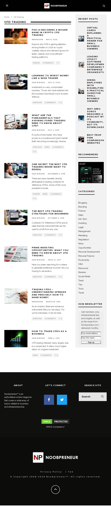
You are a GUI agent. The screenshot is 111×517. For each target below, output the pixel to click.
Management (84, 231)
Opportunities (84, 248)
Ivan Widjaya (38, 82)
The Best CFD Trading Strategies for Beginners (50, 212)
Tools (81, 289)
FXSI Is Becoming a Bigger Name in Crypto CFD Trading (50, 32)
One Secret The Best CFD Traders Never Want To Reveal (49, 167)
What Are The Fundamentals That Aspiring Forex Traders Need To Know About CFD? (49, 120)
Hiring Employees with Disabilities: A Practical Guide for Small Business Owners (95, 90)
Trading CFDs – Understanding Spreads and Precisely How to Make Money (49, 293)
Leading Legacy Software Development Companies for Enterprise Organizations (97, 64)
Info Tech (82, 219)
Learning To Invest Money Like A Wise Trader (50, 76)
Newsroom (37, 40)
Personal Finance (86, 256)
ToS (70, 472)
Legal (81, 227)
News (47, 147)
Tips (80, 284)
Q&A (80, 264)
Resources (83, 268)
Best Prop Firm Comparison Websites (95, 139)
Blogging (82, 203)
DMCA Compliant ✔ (55, 427)
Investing (37, 102)
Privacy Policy (51, 472)
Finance (36, 63)
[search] (102, 396)
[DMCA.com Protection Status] (55, 424)
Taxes (81, 280)
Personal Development (89, 252)
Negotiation (83, 239)
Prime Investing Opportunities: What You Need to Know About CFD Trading (50, 251)
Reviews (82, 272)
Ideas (35, 355)
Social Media (84, 276)
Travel (81, 293)
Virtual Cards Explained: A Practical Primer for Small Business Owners (94, 38)
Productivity (83, 260)
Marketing (82, 235)
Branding (82, 207)
